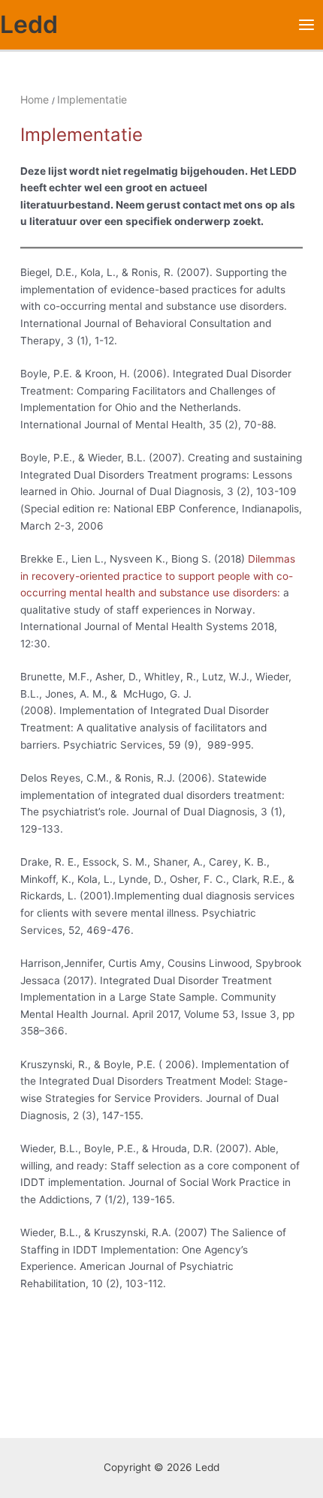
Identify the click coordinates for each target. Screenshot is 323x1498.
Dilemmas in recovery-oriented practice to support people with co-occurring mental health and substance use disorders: (157, 576)
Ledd (29, 24)
